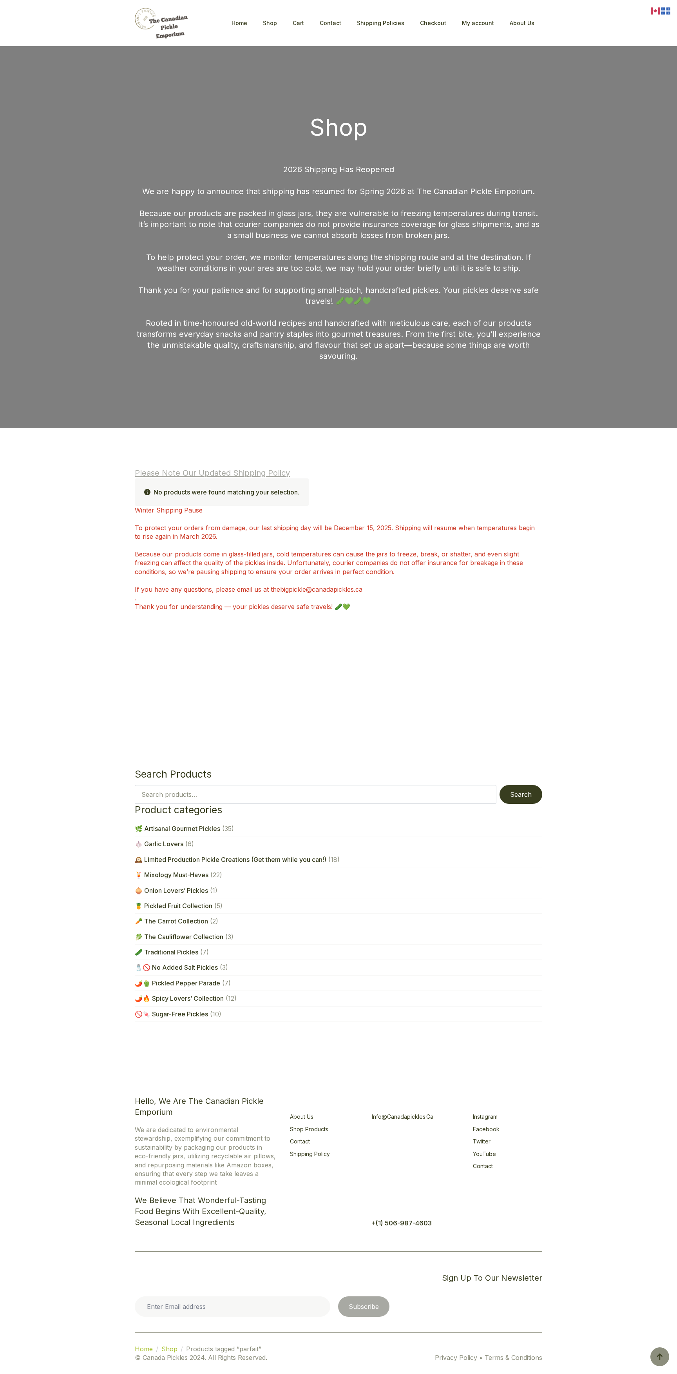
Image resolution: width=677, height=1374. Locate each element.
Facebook (486, 1129)
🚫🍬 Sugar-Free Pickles (171, 1014)
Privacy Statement (220, 1277)
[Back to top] (659, 1356)
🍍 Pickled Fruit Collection (173, 906)
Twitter (482, 1141)
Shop (270, 23)
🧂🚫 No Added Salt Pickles (176, 967)
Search (521, 794)
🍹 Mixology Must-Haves (171, 875)
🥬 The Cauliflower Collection (179, 937)
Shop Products (309, 1129)
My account (478, 23)
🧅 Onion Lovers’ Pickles (171, 890)
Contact (330, 23)
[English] (656, 10)
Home (239, 23)
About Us (522, 23)
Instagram (485, 1116)
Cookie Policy (161, 1277)
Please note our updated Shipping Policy (212, 473)
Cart (298, 23)
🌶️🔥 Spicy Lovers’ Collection (179, 998)
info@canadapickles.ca (402, 1116)
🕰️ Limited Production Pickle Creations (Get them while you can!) (230, 859)
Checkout (433, 23)
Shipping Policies (380, 23)
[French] (666, 10)
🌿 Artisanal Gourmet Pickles (177, 828)
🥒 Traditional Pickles (166, 952)
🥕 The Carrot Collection (171, 921)
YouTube (484, 1153)
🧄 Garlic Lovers (159, 844)
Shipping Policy (310, 1153)
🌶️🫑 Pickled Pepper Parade (177, 983)
